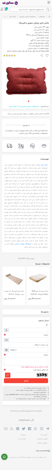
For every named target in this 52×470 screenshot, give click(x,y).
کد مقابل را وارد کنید (40, 369)
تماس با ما (44, 434)
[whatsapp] (35, 429)
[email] (6, 429)
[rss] (12, 429)
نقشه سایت (22, 439)
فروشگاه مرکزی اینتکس (23, 244)
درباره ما (23, 434)
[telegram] (47, 429)
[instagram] (42, 429)
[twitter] (24, 429)
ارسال (26, 380)
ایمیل (46, 334)
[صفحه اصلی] (49, 16)
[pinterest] (18, 429)
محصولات (42, 16)
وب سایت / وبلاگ (41, 344)
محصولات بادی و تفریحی (27, 16)
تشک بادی (12, 16)
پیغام (46, 354)
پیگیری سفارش (42, 443)
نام (47, 324)
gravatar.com (13, 394)
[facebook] (30, 429)
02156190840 (25, 420)
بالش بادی (44, 164)
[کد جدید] (7, 375)
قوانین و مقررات (42, 439)
